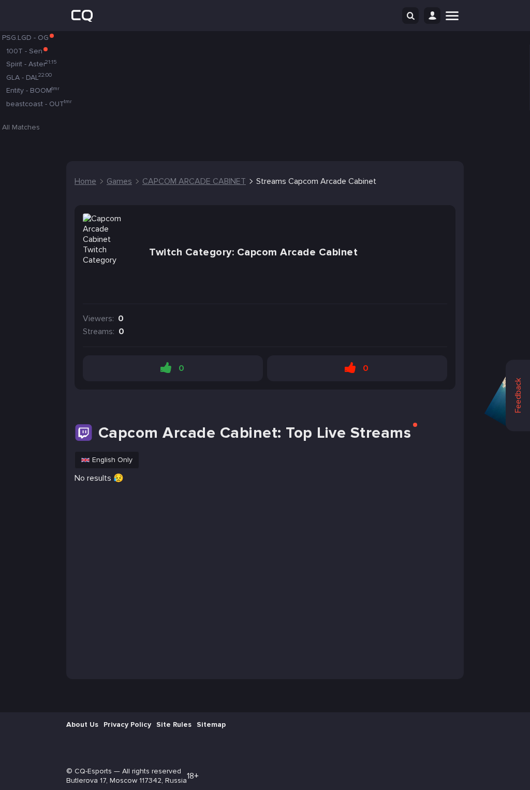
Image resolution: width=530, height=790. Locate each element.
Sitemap (211, 724)
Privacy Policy (127, 724)
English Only (112, 459)
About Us (82, 724)
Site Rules (174, 724)
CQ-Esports (93, 771)
